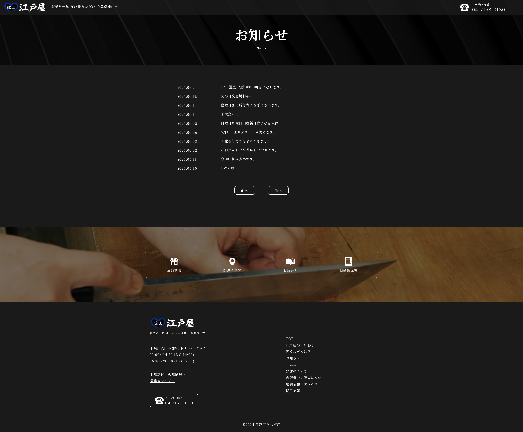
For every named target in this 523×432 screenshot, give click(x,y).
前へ (244, 190)
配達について (296, 371)
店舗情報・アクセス (302, 384)
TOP (290, 338)
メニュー (293, 364)
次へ (278, 190)
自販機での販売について (305, 377)
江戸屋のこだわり (300, 345)
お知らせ (293, 358)
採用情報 (293, 390)
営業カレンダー (162, 380)
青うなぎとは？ (298, 351)
